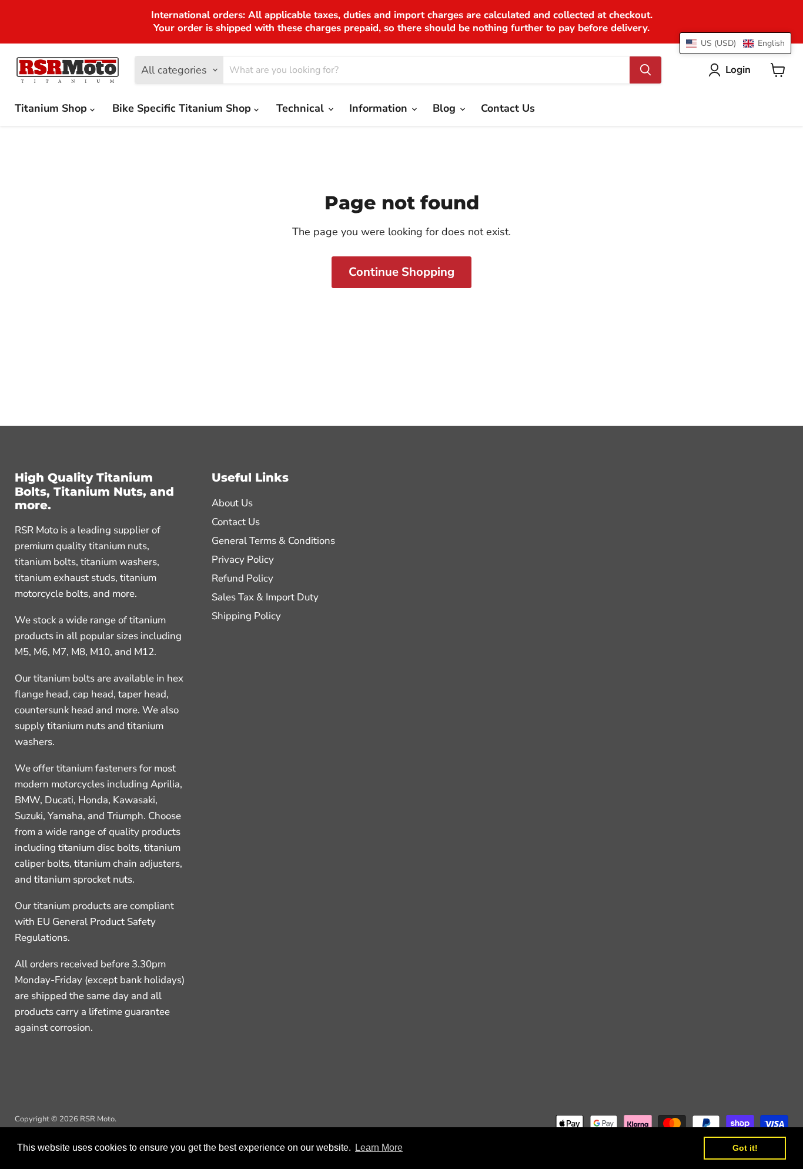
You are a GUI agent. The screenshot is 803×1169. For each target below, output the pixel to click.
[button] (735, 43)
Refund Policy (242, 578)
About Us (232, 503)
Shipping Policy (246, 616)
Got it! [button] (745, 1148)
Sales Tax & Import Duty (265, 597)
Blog (446, 108)
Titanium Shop (52, 108)
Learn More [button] (379, 1148)
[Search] (645, 70)
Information (379, 108)
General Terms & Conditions (273, 540)
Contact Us (508, 108)
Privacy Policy (243, 559)
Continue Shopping (401, 272)
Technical (301, 108)
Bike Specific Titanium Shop (183, 108)
